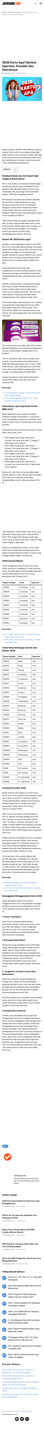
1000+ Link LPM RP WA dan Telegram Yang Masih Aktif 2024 (23, 1312)
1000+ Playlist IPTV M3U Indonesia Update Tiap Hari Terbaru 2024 (22, 1295)
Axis (5, 1146)
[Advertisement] (22, 39)
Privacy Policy (20, 1411)
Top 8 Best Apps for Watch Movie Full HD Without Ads (24, 1287)
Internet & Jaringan (14, 12)
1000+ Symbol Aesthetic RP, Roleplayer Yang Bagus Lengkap (24, 1304)
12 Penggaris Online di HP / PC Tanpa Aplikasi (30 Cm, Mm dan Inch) (23, 1338)
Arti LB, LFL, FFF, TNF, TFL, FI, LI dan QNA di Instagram (25, 1278)
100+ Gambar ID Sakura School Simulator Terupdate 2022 (24, 1347)
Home (4, 12)
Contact (29, 1411)
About (4, 1411)
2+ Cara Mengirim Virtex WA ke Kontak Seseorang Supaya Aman (24, 1321)
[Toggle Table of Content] (14, 170)
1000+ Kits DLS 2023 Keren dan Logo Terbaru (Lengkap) (23, 1355)
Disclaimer (10, 1411)
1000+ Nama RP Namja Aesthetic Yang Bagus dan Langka (23, 1330)
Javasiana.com (8, 73)
